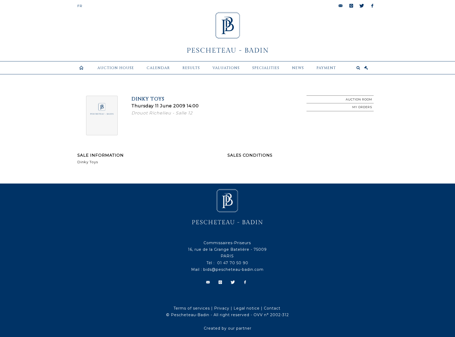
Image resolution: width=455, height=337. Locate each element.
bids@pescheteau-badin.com (233, 269)
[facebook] (372, 6)
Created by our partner (227, 328)
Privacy (221, 308)
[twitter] (362, 6)
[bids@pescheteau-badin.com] (340, 6)
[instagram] (351, 6)
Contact (272, 308)
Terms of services (192, 308)
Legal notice (247, 308)
